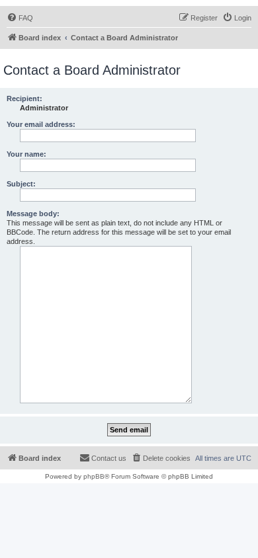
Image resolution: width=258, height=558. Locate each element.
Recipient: (24, 98)
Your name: (26, 154)
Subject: (21, 184)
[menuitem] (20, 18)
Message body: (33, 214)
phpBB (94, 476)
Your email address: (41, 124)
